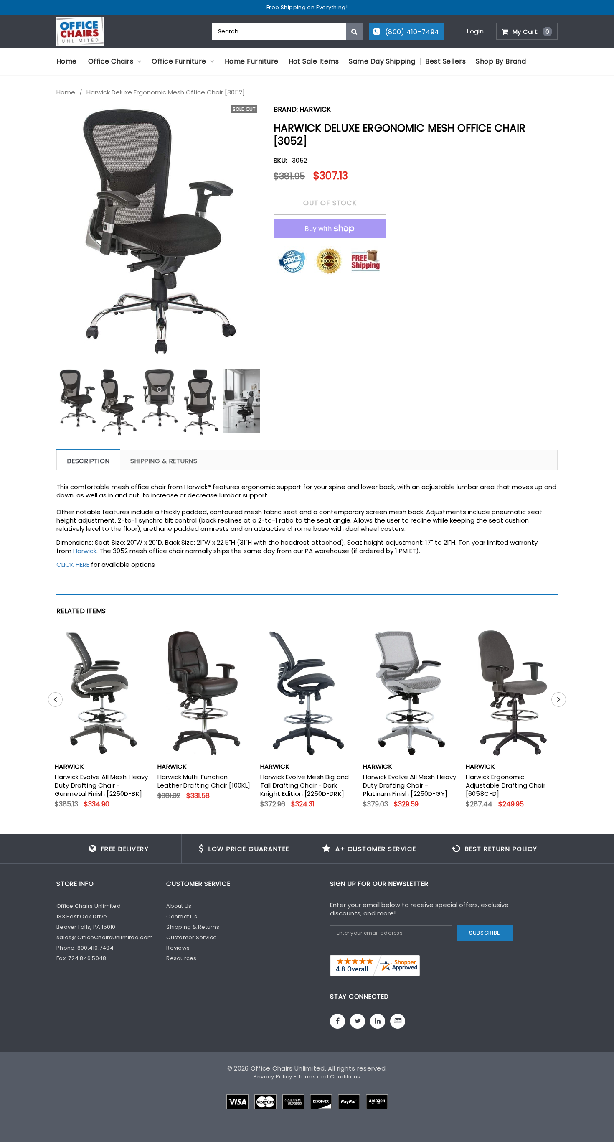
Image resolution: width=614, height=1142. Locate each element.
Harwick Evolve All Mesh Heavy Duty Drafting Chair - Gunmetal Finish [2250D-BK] (101, 785)
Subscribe (484, 933)
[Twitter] (357, 1021)
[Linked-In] (377, 1021)
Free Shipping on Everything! (307, 7)
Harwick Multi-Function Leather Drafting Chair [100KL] (204, 781)
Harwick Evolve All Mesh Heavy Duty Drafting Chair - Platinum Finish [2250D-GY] (409, 785)
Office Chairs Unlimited (288, 1068)
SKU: (280, 160)
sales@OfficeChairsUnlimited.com (104, 937)
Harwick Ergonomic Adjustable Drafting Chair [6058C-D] (505, 785)
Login (475, 31)
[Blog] (397, 1021)
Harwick (315, 109)
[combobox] (287, 31)
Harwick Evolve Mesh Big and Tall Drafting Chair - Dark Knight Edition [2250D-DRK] (304, 785)
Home (65, 92)
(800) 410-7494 (411, 32)
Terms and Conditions (329, 1077)
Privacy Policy (273, 1077)
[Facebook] (337, 1021)
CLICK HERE (72, 564)
